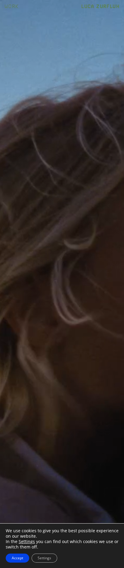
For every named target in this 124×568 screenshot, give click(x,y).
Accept (17, 557)
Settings (27, 541)
